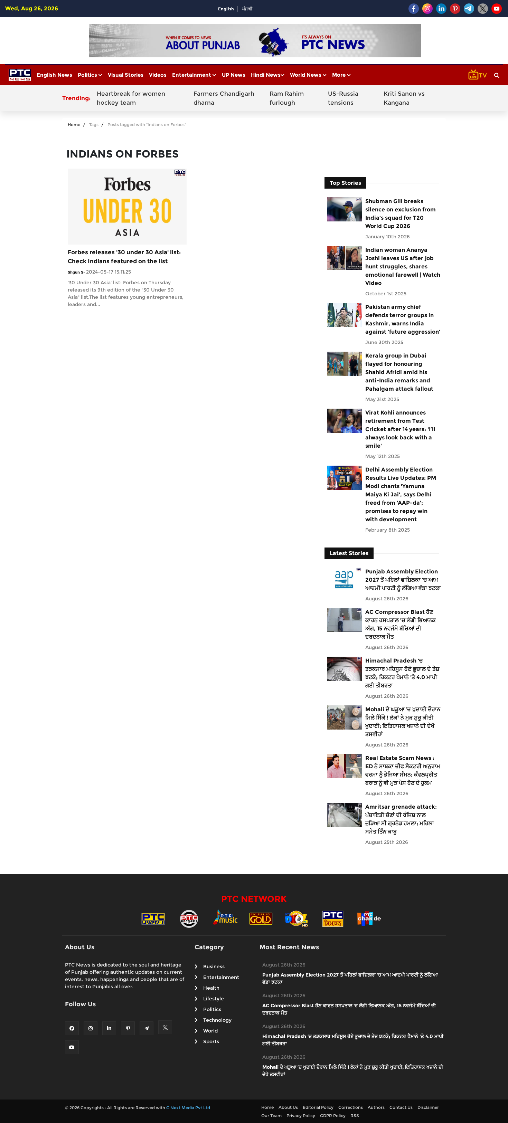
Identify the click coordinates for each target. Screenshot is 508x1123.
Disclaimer (428, 1107)
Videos (158, 75)
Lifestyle (213, 999)
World (210, 1031)
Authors (376, 1107)
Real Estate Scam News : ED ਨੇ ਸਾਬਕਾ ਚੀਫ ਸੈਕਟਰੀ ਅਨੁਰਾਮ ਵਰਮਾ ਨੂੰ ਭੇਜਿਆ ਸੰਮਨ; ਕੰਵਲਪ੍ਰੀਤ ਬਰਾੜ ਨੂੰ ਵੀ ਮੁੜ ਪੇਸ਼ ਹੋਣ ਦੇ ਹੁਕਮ (402, 770)
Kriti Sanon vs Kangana (404, 98)
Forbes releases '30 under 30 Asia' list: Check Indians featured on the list (124, 257)
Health (211, 988)
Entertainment (192, 75)
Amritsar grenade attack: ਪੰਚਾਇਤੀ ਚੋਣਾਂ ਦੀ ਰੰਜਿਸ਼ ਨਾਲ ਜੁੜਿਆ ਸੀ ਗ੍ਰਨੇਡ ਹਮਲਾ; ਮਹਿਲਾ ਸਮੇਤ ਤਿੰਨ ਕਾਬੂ (401, 819)
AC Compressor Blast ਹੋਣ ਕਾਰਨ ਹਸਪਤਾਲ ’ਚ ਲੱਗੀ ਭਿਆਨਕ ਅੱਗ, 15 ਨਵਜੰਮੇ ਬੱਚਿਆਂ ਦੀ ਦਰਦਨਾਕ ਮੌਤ (400, 624)
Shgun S (75, 272)
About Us (288, 1107)
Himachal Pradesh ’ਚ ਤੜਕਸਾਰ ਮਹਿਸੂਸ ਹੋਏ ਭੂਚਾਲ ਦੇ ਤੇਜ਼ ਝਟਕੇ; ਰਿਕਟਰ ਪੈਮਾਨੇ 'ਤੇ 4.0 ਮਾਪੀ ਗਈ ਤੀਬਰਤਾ (402, 673)
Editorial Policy (318, 1107)
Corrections (350, 1107)
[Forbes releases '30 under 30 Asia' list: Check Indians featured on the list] (127, 206)
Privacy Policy (300, 1115)
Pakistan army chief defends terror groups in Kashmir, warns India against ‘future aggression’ (402, 319)
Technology (217, 1020)
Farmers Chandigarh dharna (224, 98)
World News (306, 75)
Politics (88, 75)
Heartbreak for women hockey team (131, 98)
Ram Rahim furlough (287, 98)
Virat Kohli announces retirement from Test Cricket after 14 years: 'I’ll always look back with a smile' (400, 429)
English (226, 8)
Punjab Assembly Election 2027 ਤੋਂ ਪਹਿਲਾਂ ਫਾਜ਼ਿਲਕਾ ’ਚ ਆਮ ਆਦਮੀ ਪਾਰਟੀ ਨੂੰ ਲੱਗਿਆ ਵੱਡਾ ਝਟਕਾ (403, 579)
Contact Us (401, 1107)
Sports (211, 1041)
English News (54, 75)
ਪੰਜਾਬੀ (247, 8)
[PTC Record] (189, 918)
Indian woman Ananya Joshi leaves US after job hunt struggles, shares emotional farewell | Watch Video (402, 266)
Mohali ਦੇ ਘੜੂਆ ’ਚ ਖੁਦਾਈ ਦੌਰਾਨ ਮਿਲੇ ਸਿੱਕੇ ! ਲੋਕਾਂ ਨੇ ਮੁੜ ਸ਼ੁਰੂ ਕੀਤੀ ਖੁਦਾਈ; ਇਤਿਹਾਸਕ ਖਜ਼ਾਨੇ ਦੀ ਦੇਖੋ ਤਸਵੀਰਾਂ (402, 721)
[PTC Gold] (261, 918)
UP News (233, 75)
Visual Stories (125, 75)
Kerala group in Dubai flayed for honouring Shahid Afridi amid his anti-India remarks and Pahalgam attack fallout (399, 372)
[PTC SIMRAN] (333, 918)
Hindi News (266, 75)
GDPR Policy (333, 1115)
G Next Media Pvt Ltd (188, 1107)
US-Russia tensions (343, 98)
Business (214, 966)
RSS (354, 1115)
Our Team (271, 1115)
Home (74, 124)
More (339, 75)
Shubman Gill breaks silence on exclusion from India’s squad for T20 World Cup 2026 (400, 213)
